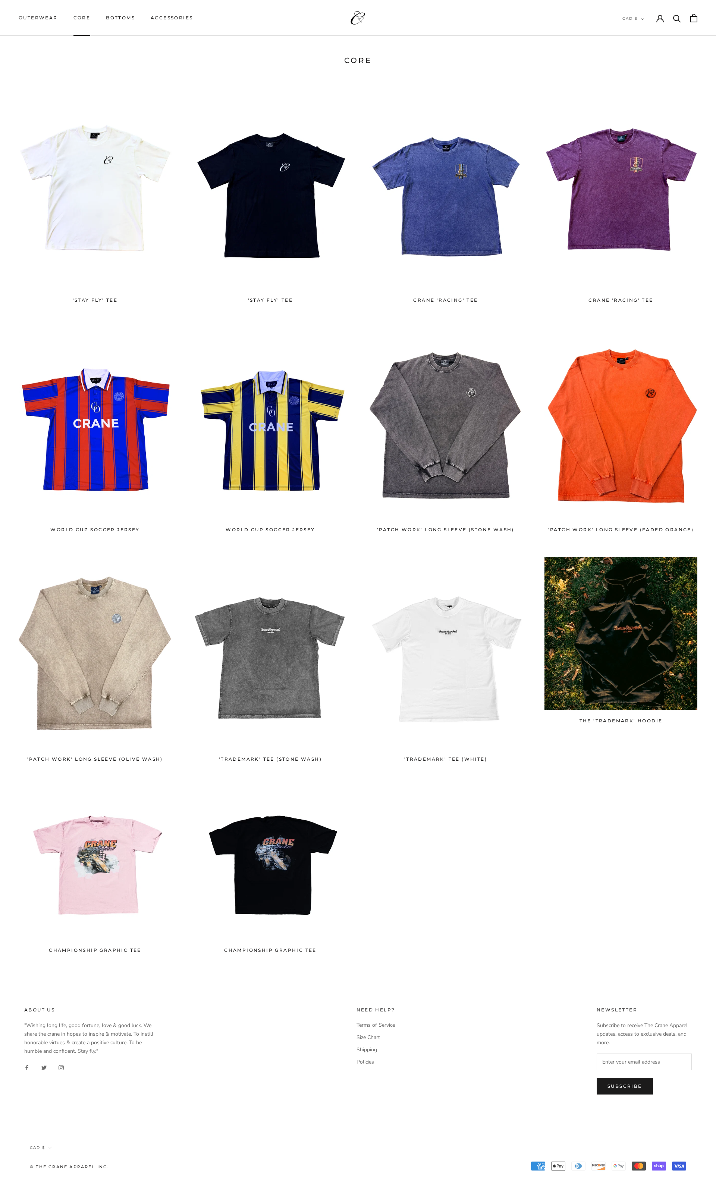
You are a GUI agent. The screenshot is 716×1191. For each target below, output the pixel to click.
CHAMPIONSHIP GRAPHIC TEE (95, 950)
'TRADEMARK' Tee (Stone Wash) (270, 759)
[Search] (677, 18)
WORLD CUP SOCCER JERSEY (94, 529)
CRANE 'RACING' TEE (445, 300)
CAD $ (630, 18)
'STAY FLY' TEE (95, 300)
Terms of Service (376, 1025)
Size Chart (368, 1037)
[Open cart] (693, 18)
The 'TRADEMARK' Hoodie (621, 720)
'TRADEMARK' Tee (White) (445, 759)
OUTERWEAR (38, 17)
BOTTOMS (120, 17)
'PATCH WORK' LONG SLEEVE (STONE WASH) (445, 529)
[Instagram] (61, 1067)
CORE (82, 17)
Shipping (367, 1049)
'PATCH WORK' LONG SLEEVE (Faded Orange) (621, 529)
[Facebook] (26, 1067)
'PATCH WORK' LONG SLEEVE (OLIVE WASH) (95, 759)
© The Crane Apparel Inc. (69, 1166)
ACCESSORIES (172, 17)
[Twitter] (44, 1067)
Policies (365, 1061)
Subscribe (624, 1086)
